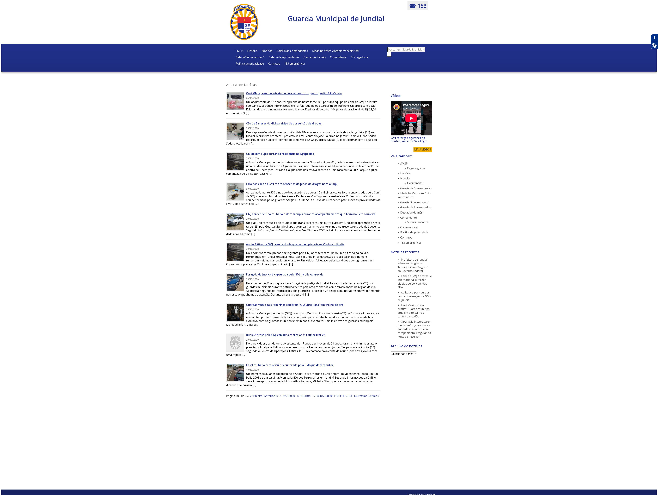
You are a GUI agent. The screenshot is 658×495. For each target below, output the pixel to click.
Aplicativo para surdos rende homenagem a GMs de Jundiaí (414, 296)
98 (282, 396)
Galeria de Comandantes (292, 51)
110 (335, 396)
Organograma (416, 168)
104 (308, 396)
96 (276, 396)
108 (326, 396)
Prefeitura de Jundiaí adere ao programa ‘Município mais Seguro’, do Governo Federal (413, 265)
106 (317, 396)
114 (354, 396)
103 (303, 396)
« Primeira (256, 396)
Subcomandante (417, 222)
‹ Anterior (269, 396)
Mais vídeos (422, 149)
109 (331, 396)
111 (340, 396)
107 (322, 396)
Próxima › (363, 396)
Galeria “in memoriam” (250, 57)
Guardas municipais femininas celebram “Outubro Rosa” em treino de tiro (295, 305)
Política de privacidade (250, 63)
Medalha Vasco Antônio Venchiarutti (335, 51)
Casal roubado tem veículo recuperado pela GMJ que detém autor (289, 365)
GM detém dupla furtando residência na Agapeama (280, 154)
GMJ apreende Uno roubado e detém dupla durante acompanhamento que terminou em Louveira (310, 214)
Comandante (338, 57)
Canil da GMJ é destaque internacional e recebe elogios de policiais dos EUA (415, 281)
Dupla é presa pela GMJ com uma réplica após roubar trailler (285, 335)
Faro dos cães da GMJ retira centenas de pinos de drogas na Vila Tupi (291, 184)
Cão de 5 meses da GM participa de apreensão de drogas (283, 123)
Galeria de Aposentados (284, 57)
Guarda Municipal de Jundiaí (336, 18)
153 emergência (294, 63)
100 (289, 396)
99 (285, 396)
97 (279, 396)
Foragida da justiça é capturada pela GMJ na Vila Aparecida (284, 274)
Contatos (274, 63)
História (252, 51)
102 (298, 396)
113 (349, 396)
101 (294, 396)
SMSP (239, 51)
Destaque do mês (314, 57)
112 (345, 396)
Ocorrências (415, 183)
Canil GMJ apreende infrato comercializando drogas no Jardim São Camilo (294, 93)
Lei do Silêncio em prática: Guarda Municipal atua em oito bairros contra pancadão (414, 310)
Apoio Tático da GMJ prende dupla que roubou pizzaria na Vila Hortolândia (295, 244)
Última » (374, 396)
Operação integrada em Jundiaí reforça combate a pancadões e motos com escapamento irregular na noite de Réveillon (414, 329)
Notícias (267, 51)
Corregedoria (359, 57)
